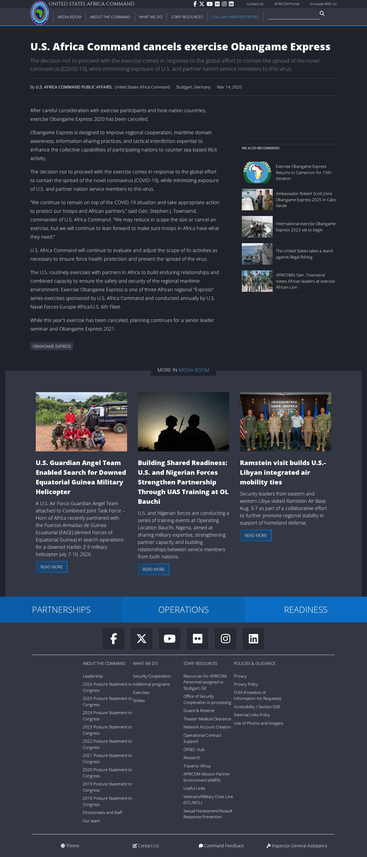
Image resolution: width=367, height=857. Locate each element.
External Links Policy (252, 714)
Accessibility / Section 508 (257, 706)
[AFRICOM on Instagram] (225, 4)
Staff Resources (200, 663)
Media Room (194, 370)
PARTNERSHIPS (61, 609)
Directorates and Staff (102, 812)
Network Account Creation (207, 726)
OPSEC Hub (194, 749)
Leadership (93, 676)
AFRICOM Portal (286, 3)
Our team (91, 820)
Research (192, 757)
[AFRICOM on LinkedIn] (232, 4)
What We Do (145, 663)
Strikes (139, 700)
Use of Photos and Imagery (258, 723)
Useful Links (194, 788)
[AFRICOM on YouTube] (211, 4)
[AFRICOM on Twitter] (203, 4)
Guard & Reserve (199, 710)
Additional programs (151, 684)
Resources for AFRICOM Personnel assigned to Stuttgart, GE (205, 682)
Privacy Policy (246, 684)
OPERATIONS (183, 609)
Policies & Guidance (254, 663)
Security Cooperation (152, 676)
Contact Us (255, 3)
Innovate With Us (323, 3)
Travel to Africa (197, 766)
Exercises (141, 692)
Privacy (240, 676)
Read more (52, 566)
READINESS (306, 609)
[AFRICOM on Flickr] (218, 4)
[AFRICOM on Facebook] (196, 4)
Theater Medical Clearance (207, 718)
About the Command (104, 663)
